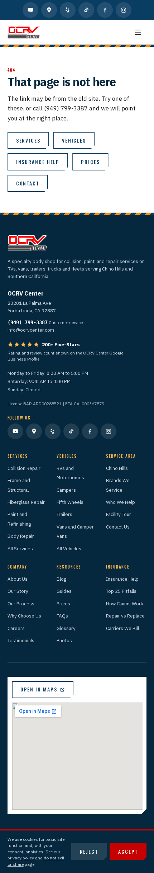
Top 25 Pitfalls (121, 591)
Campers (66, 490)
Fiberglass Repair (26, 502)
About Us (18, 579)
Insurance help (38, 161)
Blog (61, 579)
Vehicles (74, 140)
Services (28, 140)
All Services (20, 548)
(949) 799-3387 (28, 322)
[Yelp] (68, 10)
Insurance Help (122, 579)
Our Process (21, 603)
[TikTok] (86, 10)
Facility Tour (118, 514)
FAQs (62, 615)
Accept (128, 851)
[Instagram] (123, 10)
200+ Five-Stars (61, 344)
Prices (90, 161)
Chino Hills (117, 468)
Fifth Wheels (70, 502)
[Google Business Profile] (49, 10)
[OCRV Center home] (24, 32)
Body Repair (21, 536)
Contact (27, 183)
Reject (89, 851)
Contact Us (118, 527)
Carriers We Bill (122, 628)
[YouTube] (30, 10)
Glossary (66, 628)
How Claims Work (124, 603)
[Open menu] (137, 32)
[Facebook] (105, 10)
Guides (64, 591)
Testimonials (21, 640)
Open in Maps (38, 689)
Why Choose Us (24, 615)
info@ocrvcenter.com (31, 330)
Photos (64, 640)
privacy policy (21, 857)
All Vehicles (69, 548)
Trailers (64, 514)
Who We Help (120, 502)
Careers (16, 628)
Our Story (18, 591)
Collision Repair (24, 468)
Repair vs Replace (125, 615)
